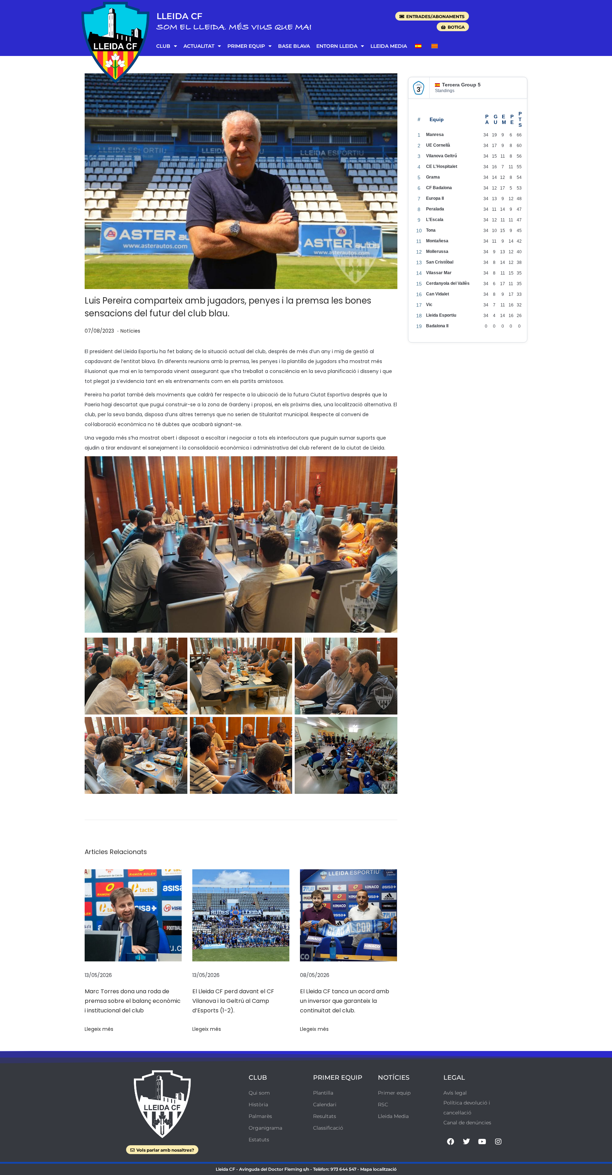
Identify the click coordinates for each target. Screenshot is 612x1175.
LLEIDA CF (179, 16)
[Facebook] (450, 1142)
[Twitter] (466, 1142)
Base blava (294, 46)
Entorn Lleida (336, 46)
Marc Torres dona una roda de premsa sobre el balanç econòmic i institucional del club (133, 1001)
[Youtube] (482, 1142)
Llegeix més (99, 1029)
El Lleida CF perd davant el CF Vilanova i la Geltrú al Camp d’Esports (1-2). (233, 1001)
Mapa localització (378, 1169)
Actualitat (198, 46)
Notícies (130, 330)
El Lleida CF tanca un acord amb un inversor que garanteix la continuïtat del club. (344, 1001)
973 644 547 (343, 1169)
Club (163, 46)
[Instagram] (498, 1142)
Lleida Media (388, 46)
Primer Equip (246, 46)
